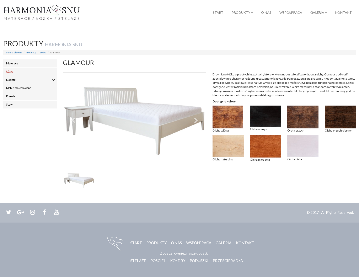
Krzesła (10, 96)
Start (218, 12)
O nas (266, 12)
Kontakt (343, 12)
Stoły (9, 104)
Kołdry (177, 260)
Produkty (241, 12)
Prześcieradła (228, 260)
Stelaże (138, 260)
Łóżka (43, 52)
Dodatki (11, 79)
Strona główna (14, 52)
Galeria (317, 12)
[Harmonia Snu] (41, 10)
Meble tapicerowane (18, 88)
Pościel (158, 260)
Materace (12, 63)
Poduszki (199, 260)
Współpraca (290, 12)
